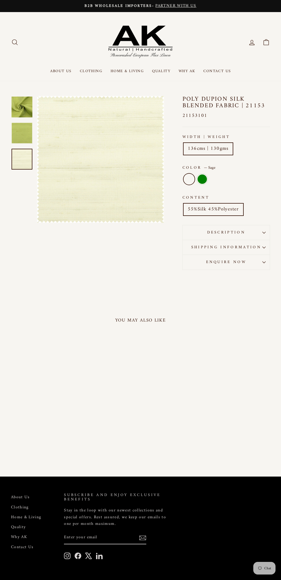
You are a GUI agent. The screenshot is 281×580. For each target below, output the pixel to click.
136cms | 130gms (208, 148)
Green (202, 179)
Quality (161, 71)
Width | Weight (206, 137)
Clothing (91, 71)
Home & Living (127, 71)
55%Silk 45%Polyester (213, 209)
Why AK (187, 71)
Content (195, 198)
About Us (61, 71)
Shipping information (226, 247)
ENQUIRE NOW (226, 262)
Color (198, 168)
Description (226, 232)
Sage (189, 179)
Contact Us (217, 71)
